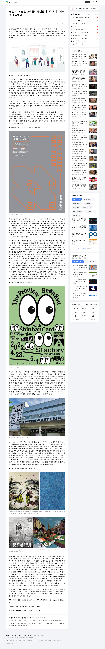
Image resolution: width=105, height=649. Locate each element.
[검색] (97, 2)
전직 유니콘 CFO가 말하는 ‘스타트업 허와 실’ (51, 623)
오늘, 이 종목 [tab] (76, 215)
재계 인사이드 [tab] (77, 199)
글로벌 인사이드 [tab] (87, 207)
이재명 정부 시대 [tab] (77, 203)
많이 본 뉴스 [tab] (77, 262)
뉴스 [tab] (87, 304)
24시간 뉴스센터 (22, 635)
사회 (93, 308)
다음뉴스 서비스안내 (11, 635)
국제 (93, 312)
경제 (75, 312)
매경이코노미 (13, 2)
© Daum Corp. (10, 643)
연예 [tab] (90, 304)
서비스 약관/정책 (38, 635)
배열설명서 (93, 320)
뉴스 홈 (76, 308)
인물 (93, 316)
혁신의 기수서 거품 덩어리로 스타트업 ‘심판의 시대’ (23, 623)
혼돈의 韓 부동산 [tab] (77, 211)
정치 (84, 312)
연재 (84, 320)
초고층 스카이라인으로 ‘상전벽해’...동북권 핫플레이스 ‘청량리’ (51, 621)
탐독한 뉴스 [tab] (91, 262)
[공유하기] (93, 2)
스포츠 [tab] (95, 304)
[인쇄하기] (63, 23)
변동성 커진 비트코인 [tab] (89, 199)
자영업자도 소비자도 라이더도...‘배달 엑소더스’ (23, 621)
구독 (88, 2)
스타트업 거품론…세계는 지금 (19, 625)
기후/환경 (84, 308)
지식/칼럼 (76, 320)
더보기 (84, 248)
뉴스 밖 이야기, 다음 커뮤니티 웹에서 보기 (87, 8)
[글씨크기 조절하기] (60, 23)
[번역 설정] (56, 23)
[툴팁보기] (97, 14)
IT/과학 (84, 316)
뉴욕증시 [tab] (87, 203)
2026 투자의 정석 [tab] (90, 211)
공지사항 (30, 635)
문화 (75, 316)
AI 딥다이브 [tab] (76, 207)
